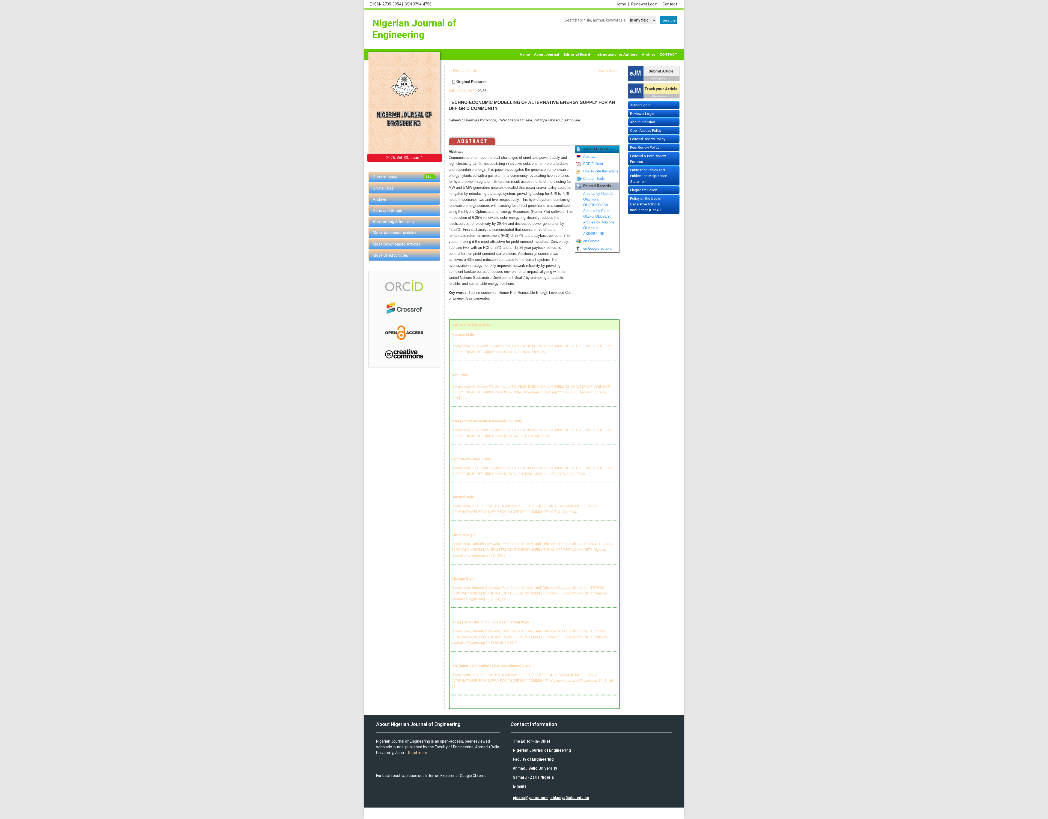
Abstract (590, 157)
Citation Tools (594, 179)
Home (622, 4)
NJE (452, 91)
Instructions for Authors (616, 54)
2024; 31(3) (466, 91)
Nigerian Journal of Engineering (415, 29)
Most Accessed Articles (394, 233)
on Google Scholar (597, 248)
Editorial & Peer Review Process (648, 159)
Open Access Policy (645, 130)
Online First (383, 188)
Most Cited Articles (390, 255)
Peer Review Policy (644, 147)
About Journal (546, 54)
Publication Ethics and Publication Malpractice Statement (648, 176)
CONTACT (668, 54)
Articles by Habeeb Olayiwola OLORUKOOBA (598, 199)
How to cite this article (600, 171)
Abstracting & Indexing (393, 221)
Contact (670, 4)
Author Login (640, 105)
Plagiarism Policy (643, 190)
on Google (591, 241)
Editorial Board (577, 54)
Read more (417, 753)
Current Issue (403, 177)
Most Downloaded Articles (397, 244)
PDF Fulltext (593, 164)
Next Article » (608, 70)
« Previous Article (464, 70)
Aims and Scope (387, 210)
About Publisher (642, 122)
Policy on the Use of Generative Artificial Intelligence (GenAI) (646, 204)
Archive (648, 54)
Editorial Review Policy (647, 139)
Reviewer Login (645, 4)
